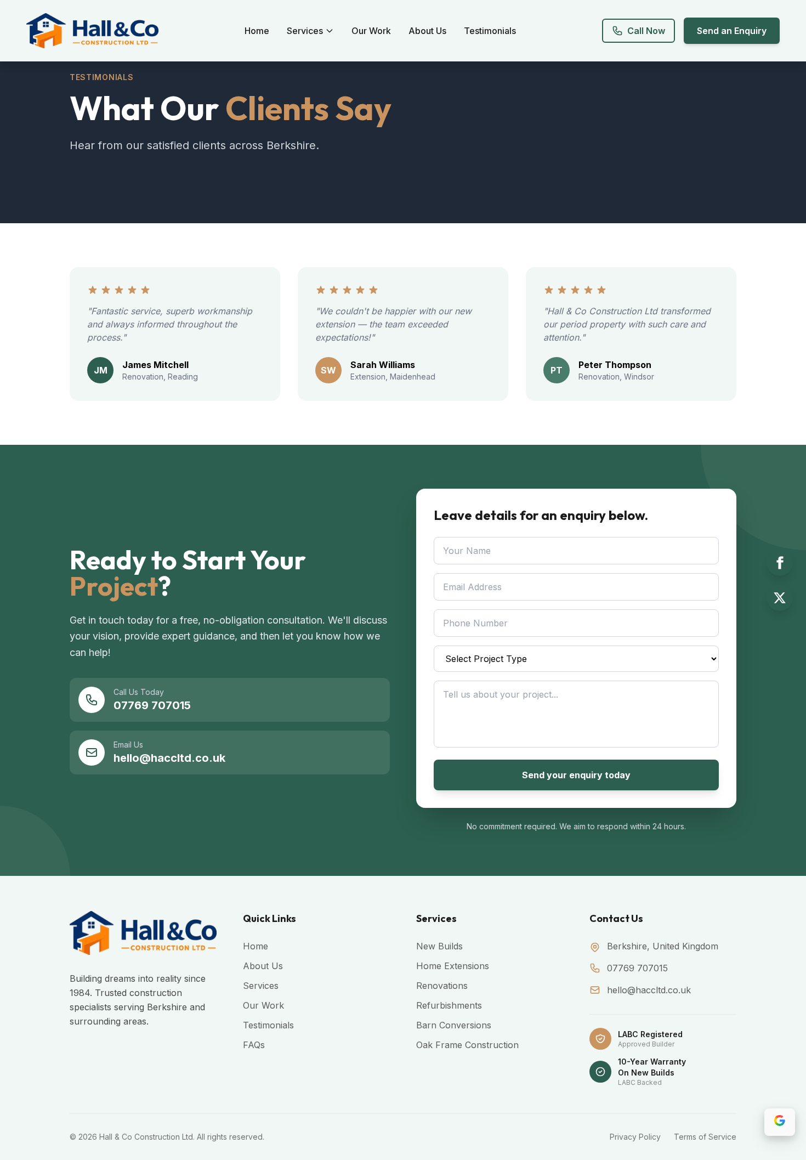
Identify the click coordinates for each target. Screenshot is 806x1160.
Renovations (442, 985)
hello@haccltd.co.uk (649, 989)
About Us (427, 30)
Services (305, 30)
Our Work (371, 30)
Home (257, 30)
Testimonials (490, 30)
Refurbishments (449, 1005)
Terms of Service (705, 1136)
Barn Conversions (453, 1025)
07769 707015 (637, 968)
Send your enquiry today (576, 774)
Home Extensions (452, 965)
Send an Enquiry (732, 30)
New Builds (439, 946)
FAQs (254, 1044)
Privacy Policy (635, 1136)
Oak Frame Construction (467, 1044)
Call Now (646, 30)
